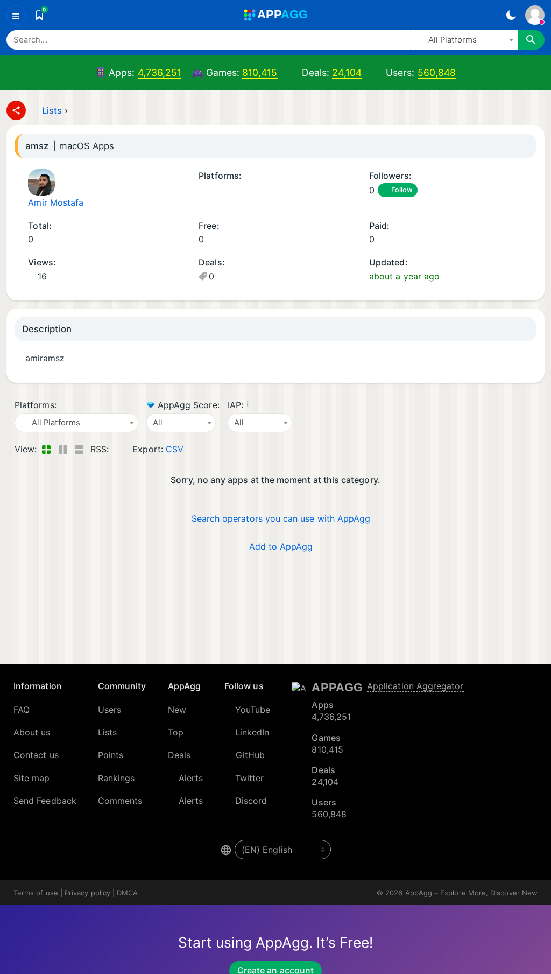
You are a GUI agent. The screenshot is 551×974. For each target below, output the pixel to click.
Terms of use (35, 892)
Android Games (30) (216, 190)
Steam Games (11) (273, 190)
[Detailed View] (62, 449)
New (177, 709)
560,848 (437, 72)
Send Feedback (44, 800)
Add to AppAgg (281, 546)
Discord (251, 800)
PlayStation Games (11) (287, 190)
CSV (174, 449)
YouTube (253, 709)
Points (110, 754)
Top (175, 732)
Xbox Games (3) (301, 190)
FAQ (21, 709)
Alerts (191, 778)
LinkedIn (252, 732)
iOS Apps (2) (230, 190)
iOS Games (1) (244, 190)
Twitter (249, 778)
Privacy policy (87, 892)
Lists (52, 110)
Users (109, 709)
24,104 (346, 72)
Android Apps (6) (202, 190)
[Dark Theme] (511, 15)
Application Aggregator (415, 686)
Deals (179, 754)
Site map (31, 778)
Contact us (36, 754)
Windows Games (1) (259, 190)
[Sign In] (535, 15)
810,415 (260, 72)
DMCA (127, 892)
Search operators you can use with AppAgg (281, 518)
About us (32, 732)
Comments (120, 800)
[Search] (531, 40)
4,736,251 (160, 72)
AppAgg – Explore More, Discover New (471, 892)
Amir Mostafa (55, 202)
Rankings (116, 778)
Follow (402, 190)
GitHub (250, 754)
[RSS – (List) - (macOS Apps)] (119, 449)
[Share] (16, 110)
